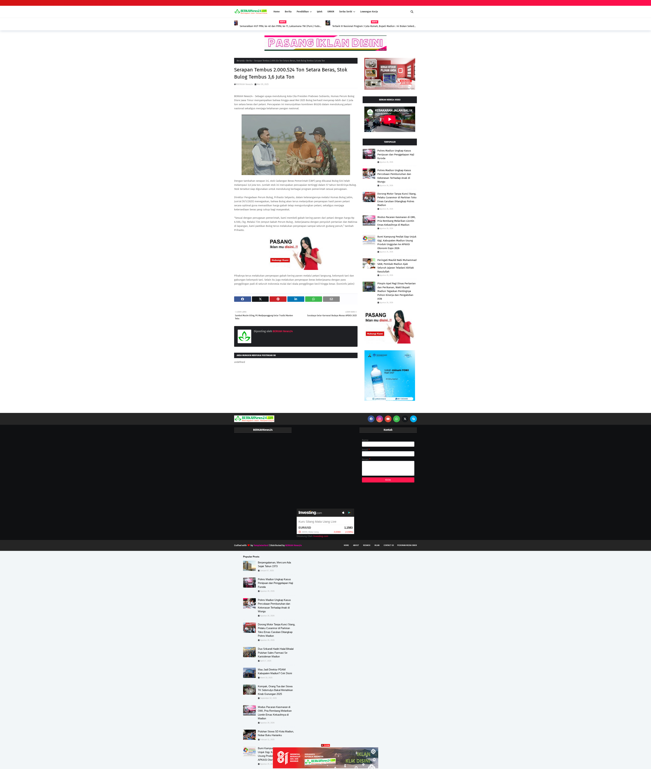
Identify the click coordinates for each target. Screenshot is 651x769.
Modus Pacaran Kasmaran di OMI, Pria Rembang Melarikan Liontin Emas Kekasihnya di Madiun (396, 221)
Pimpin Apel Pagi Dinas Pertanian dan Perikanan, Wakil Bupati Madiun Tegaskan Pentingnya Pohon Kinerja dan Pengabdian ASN (396, 291)
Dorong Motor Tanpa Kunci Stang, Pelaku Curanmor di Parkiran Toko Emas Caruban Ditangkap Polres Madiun (397, 199)
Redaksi (366, 545)
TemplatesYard (261, 545)
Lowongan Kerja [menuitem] (369, 11)
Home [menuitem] (276, 11)
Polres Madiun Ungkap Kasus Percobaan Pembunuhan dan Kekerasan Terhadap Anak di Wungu (394, 176)
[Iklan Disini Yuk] (389, 342)
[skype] (413, 418)
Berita (249, 61)
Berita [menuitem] (288, 11)
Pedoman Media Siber (407, 545)
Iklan (376, 545)
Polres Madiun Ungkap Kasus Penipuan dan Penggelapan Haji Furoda (395, 154)
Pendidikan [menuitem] (303, 11)
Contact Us (389, 545)
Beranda (241, 61)
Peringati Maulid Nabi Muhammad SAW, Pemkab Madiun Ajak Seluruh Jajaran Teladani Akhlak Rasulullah (397, 266)
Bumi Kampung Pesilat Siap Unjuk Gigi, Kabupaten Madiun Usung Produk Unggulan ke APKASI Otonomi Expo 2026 (396, 242)
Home (346, 545)
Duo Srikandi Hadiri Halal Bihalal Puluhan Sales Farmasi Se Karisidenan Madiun (275, 652)
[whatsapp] (396, 418)
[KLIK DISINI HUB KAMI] (389, 89)
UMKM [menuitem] (330, 11)
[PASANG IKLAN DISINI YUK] (325, 50)
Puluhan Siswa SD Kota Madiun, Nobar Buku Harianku (276, 733)
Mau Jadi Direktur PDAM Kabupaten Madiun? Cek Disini (275, 671)
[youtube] (388, 418)
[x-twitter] (405, 418)
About (356, 545)
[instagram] (379, 418)
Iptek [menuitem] (319, 11)
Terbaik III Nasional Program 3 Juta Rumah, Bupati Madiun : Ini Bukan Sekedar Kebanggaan (283, 26)
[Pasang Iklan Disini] (325, 767)
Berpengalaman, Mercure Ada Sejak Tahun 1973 (274, 564)
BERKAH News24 (245, 84)
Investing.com (320, 536)
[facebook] (371, 418)
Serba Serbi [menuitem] (345, 11)
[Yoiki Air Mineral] (389, 400)
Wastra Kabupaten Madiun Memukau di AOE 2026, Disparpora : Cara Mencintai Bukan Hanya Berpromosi (374, 26)
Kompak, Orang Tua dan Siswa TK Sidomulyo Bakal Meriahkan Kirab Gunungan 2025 (275, 690)
